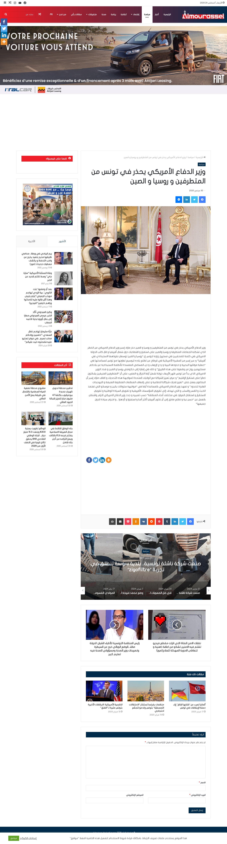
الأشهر (62, 241)
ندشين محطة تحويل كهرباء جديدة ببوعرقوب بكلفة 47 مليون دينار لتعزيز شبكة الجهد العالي (61, 395)
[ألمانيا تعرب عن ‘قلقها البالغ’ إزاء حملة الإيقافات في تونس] (187, 691)
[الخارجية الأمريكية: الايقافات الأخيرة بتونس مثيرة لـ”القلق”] (104, 691)
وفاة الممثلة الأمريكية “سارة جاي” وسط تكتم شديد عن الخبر (37, 276)
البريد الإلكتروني (197, 795)
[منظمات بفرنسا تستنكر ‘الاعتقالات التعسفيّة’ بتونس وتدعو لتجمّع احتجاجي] (145, 691)
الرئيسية (167, 14)
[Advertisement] (113, 122)
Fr (51, 14)
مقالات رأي (76, 14)
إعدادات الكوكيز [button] (28, 838)
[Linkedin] (102, 460)
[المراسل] (203, 14)
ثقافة (124, 14)
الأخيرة (31, 241)
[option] (146, 566)
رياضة (113, 14)
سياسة (147, 14)
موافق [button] (13, 838)
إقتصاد (136, 14)
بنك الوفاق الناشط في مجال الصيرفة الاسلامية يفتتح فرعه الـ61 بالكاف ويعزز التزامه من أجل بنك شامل (61, 435)
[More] (109, 460)
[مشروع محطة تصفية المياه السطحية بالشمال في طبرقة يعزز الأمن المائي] (33, 378)
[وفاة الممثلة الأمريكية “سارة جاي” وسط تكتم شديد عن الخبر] (63, 278)
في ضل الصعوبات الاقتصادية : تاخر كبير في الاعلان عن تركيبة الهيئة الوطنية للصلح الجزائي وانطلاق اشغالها (146, 569)
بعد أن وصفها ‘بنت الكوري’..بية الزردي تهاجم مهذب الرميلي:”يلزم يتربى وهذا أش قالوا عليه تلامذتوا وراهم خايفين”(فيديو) (38, 296)
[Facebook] (89, 460)
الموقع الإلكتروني (134, 795)
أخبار (157, 14)
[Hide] (1, 48)
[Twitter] (96, 460)
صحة (104, 14)
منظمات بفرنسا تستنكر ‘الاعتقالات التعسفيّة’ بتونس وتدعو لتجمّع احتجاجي (146, 707)
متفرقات (92, 14)
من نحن (62, 14)
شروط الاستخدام (117, 838)
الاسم (202, 782)
